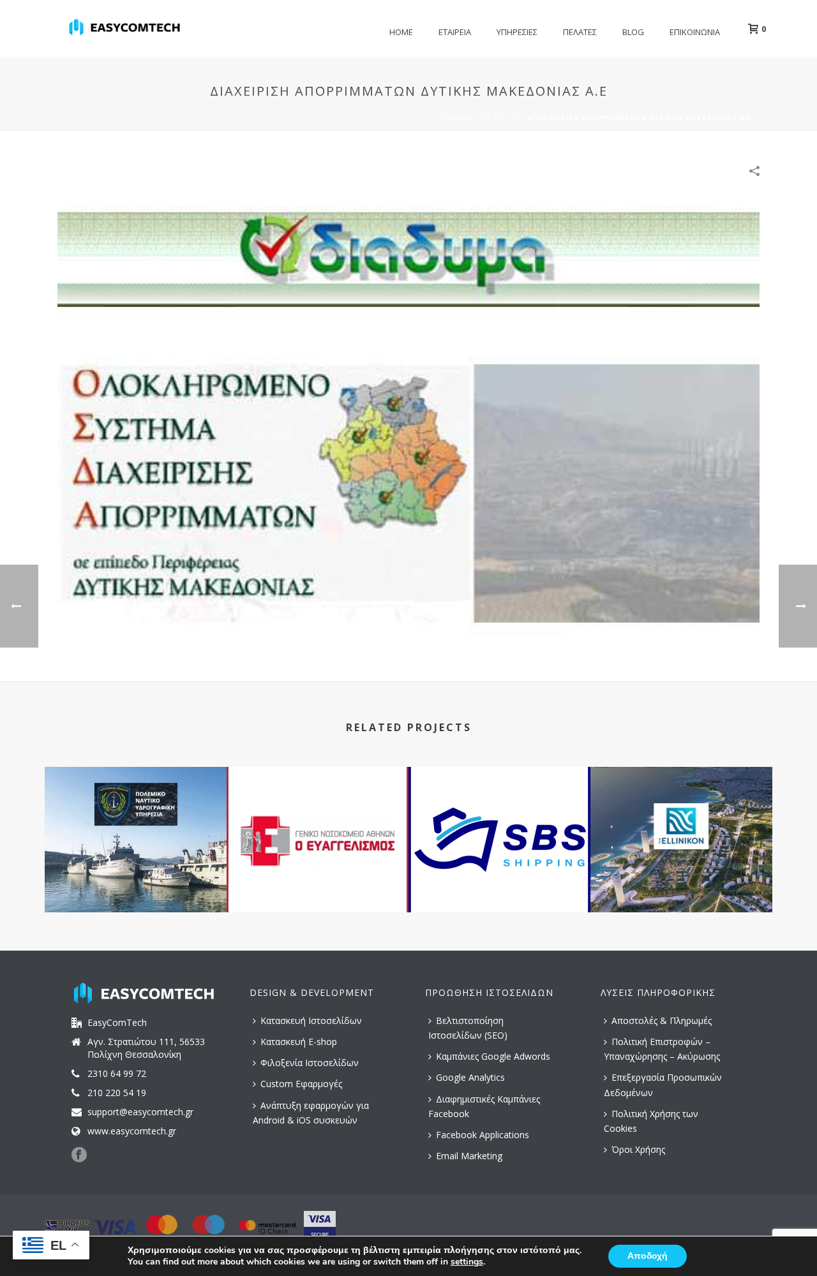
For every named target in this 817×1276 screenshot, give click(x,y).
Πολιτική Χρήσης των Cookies (651, 1121)
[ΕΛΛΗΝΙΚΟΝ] (681, 818)
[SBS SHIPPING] (499, 818)
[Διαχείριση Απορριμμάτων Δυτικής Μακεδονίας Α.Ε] (408, 425)
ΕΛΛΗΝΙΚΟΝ (682, 878)
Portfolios (501, 118)
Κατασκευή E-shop (298, 1041)
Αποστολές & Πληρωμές (661, 1020)
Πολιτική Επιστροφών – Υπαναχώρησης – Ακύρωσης (662, 1048)
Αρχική (451, 118)
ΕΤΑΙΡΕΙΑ (454, 32)
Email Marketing (469, 1156)
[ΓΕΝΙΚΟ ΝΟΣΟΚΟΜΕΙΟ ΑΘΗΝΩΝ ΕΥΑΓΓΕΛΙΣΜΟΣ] (317, 818)
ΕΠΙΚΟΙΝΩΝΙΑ (695, 32)
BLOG (633, 32)
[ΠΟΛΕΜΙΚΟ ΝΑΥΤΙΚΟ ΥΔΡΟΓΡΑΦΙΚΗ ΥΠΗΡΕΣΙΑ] (136, 818)
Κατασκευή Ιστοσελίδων (311, 1020)
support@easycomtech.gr (140, 1112)
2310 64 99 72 (116, 1073)
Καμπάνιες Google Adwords (493, 1056)
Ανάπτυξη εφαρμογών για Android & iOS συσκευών (311, 1112)
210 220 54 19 (116, 1093)
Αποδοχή (647, 1256)
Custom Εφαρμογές (301, 1084)
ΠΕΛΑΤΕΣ (580, 32)
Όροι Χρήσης (638, 1149)
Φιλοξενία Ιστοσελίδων (309, 1063)
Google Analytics (470, 1077)
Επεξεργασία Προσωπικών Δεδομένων (663, 1084)
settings (467, 1262)
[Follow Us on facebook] (79, 1155)
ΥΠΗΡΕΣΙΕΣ (517, 32)
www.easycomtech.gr (131, 1131)
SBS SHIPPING (500, 878)
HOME (401, 32)
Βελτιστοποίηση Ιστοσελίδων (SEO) (467, 1027)
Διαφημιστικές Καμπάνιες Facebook (484, 1106)
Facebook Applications (482, 1135)
